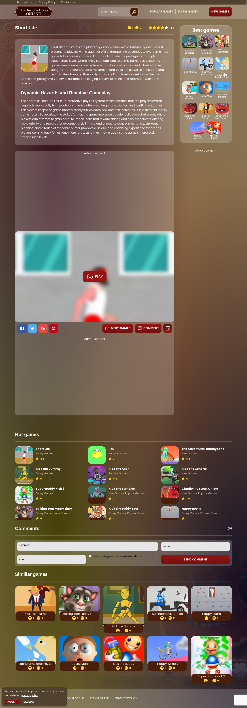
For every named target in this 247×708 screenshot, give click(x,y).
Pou (111, 449)
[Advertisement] (94, 192)
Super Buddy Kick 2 (50, 488)
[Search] (134, 12)
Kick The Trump (36, 613)
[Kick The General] (170, 475)
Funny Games (44, 453)
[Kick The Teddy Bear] (97, 512)
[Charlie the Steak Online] (170, 492)
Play (99, 276)
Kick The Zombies (122, 488)
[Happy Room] (170, 512)
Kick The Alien (119, 468)
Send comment (195, 559)
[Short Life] (24, 455)
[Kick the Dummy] (24, 475)
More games (120, 328)
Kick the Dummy (48, 468)
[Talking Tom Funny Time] (24, 512)
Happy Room (191, 508)
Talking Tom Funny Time (54, 508)
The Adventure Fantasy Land (203, 449)
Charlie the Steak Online (200, 488)
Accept (12, 702)
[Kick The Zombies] (97, 492)
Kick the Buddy (123, 663)
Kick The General (194, 468)
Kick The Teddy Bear (124, 508)
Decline (29, 702)
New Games (220, 11)
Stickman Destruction (167, 613)
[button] (22, 328)
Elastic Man (79, 663)
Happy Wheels (167, 663)
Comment (151, 328)
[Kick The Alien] (97, 475)
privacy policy (29, 695)
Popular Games (118, 453)
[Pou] (97, 455)
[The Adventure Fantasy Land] (170, 455)
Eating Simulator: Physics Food (36, 663)
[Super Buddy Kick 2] (24, 495)
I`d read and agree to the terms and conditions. (117, 556)
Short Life (43, 449)
